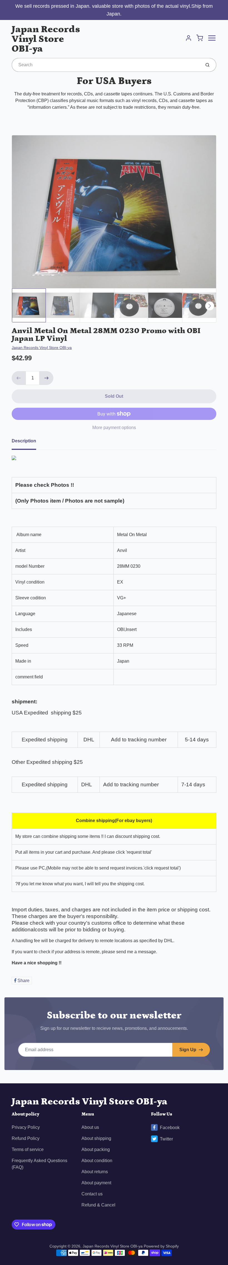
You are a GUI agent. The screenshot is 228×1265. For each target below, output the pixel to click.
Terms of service (28, 1149)
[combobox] (106, 65)
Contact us (92, 1194)
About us (90, 1127)
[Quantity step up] (46, 378)
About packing (95, 1149)
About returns (94, 1171)
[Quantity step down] (19, 378)
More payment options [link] (114, 427)
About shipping (96, 1138)
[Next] (209, 305)
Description (24, 440)
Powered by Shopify (161, 1246)
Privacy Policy (26, 1127)
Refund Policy (25, 1138)
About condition (96, 1160)
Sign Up (187, 1049)
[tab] (27, 442)
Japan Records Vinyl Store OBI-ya (46, 39)
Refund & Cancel (98, 1205)
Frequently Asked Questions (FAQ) (39, 1164)
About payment (96, 1182)
